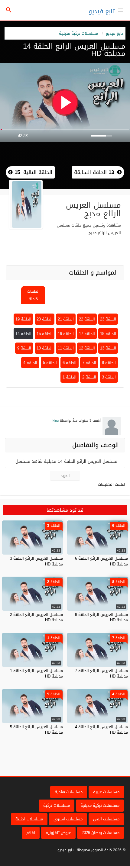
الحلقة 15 (45, 333)
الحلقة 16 (66, 333)
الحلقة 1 (69, 377)
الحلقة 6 (69, 362)
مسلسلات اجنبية (29, 819)
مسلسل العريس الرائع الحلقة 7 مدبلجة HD (101, 673)
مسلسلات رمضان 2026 (100, 832)
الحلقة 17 (87, 333)
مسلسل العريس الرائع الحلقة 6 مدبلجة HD (101, 561)
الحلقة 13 (108, 348)
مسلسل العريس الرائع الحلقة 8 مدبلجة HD (101, 617)
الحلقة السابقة (94, 172)
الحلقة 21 (66, 319)
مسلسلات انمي (106, 819)
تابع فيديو (102, 11)
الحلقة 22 (87, 319)
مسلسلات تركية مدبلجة (78, 33)
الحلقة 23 (108, 319)
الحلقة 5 (50, 362)
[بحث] (8, 10)
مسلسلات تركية (56, 805)
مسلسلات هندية (69, 792)
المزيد (65, 475)
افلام (30, 832)
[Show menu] (121, 9)
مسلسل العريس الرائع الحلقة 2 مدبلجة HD (36, 617)
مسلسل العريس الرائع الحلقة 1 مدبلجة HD (36, 673)
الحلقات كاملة (33, 295)
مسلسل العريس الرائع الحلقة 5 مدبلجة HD (36, 729)
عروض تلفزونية (58, 832)
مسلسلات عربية (106, 792)
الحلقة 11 (66, 348)
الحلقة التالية (32, 172)
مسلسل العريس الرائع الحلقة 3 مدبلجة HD (36, 561)
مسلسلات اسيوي (68, 819)
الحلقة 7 (89, 362)
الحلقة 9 (24, 348)
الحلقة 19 (23, 319)
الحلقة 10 (45, 348)
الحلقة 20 (45, 319)
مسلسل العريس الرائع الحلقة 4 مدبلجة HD (101, 729)
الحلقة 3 (109, 377)
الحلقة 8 (109, 362)
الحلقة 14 (23, 333)
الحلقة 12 (87, 348)
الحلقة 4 (30, 362)
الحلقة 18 (108, 333)
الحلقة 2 (89, 377)
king (56, 420)
